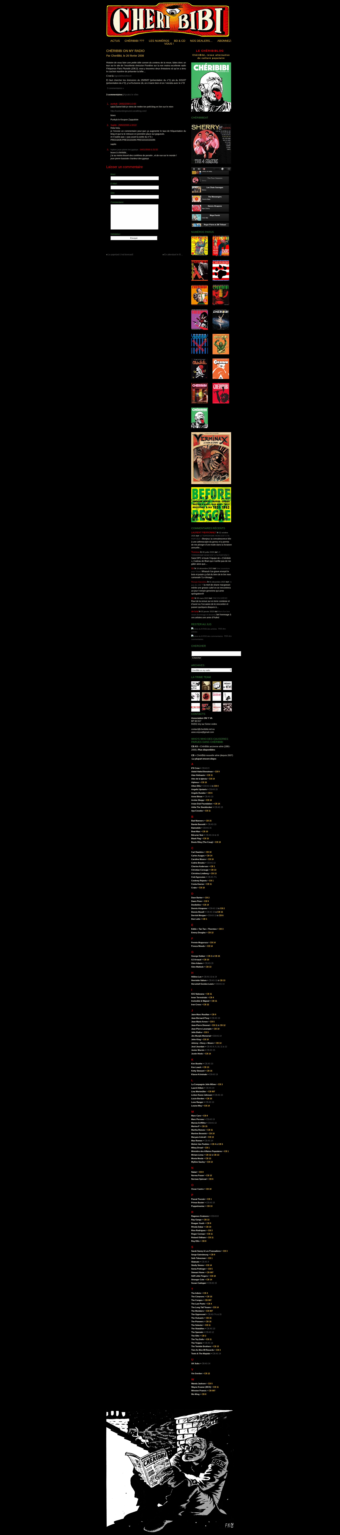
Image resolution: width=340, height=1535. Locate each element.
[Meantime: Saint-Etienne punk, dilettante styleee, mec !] (227, 700)
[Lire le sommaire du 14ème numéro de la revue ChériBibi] (220, 403)
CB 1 (212, 866)
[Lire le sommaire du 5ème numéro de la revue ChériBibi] (199, 304)
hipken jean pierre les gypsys (124, 149)
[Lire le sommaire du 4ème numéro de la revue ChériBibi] (220, 280)
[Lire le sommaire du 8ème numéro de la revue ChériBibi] (220, 329)
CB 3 (221, 929)
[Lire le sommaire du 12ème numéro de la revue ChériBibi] (220, 378)
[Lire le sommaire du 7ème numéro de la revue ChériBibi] (199, 329)
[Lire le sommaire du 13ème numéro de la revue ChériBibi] (199, 403)
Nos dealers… (201, 40)
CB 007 (211, 1091)
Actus (115, 40)
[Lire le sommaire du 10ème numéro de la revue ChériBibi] (220, 353)
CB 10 (209, 800)
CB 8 (205, 1116)
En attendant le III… (173, 254)
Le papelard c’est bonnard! (120, 254)
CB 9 (217, 771)
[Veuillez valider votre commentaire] (148, 238)
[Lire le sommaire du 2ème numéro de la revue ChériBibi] (220, 255)
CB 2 (207, 897)
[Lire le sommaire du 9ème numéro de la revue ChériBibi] (199, 353)
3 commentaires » (115, 88)
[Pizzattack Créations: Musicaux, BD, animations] (206, 711)
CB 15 (204, 782)
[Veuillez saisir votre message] (148, 218)
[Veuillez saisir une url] (148, 198)
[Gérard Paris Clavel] (227, 689)
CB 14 (212, 779)
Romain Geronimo (199, 582)
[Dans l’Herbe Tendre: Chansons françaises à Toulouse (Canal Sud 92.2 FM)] (206, 689)
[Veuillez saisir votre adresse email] (148, 189)
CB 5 (212, 1022)
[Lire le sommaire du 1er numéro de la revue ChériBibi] (199, 255)
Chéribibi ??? (134, 40)
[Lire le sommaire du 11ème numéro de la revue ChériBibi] (199, 378)
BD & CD (179, 40)
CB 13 (213, 870)
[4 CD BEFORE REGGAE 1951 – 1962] (211, 521)
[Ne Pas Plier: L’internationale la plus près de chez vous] (195, 711)
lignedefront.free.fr (122, 76)
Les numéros (159, 40)
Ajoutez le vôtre (131, 94)
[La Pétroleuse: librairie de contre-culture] (195, 700)
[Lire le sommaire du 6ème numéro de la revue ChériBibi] (220, 304)
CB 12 (210, 932)
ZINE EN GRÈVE (219, 598)
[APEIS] (195, 689)
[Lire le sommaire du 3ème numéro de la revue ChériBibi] (199, 280)
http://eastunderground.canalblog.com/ (128, 111)
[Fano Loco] (216, 689)
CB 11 (210, 775)
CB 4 (216, 786)
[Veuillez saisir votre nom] (148, 179)
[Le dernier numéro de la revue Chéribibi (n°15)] (211, 111)
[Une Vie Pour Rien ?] (227, 711)
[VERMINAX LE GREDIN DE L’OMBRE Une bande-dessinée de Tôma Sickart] (211, 483)
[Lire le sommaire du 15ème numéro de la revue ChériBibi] (199, 427)
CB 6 (210, 793)
